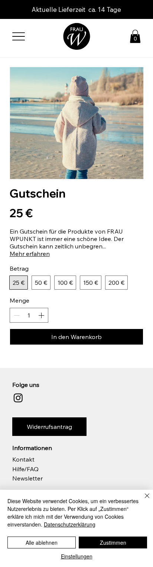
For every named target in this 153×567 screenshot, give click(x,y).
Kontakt (23, 459)
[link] (135, 36)
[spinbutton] (29, 315)
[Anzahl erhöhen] (42, 315)
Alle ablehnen (42, 542)
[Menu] (18, 36)
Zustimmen (113, 542)
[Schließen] (143, 500)
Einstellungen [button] (76, 556)
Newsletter (27, 478)
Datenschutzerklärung (69, 524)
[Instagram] (18, 398)
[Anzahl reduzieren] (16, 315)
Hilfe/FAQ (25, 469)
